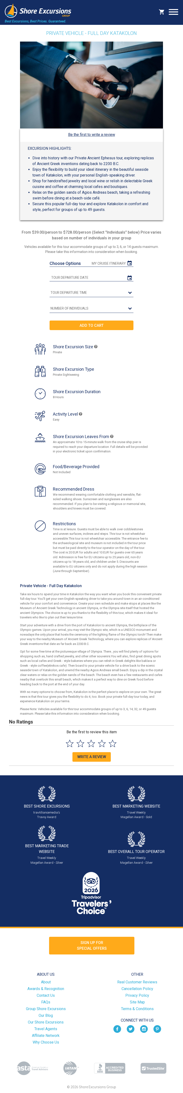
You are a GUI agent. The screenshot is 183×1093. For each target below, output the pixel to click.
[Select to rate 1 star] (70, 743)
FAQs (45, 1002)
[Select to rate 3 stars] (91, 743)
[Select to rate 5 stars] (112, 743)
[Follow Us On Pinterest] (157, 1028)
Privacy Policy (137, 995)
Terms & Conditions (137, 1009)
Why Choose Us (46, 1042)
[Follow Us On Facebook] (117, 1028)
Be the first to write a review (91, 134)
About (46, 982)
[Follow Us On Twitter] (130, 1028)
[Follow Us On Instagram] (144, 1028)
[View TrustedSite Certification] (153, 1068)
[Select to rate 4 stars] (102, 743)
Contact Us (46, 995)
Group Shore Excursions (46, 1009)
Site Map (137, 1002)
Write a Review (91, 757)
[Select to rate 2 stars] (80, 743)
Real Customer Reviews (137, 982)
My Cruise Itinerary (109, 263)
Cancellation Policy (137, 988)
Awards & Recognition (45, 988)
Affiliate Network (46, 1035)
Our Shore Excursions (46, 1022)
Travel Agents (45, 1029)
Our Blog (46, 1015)
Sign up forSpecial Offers (92, 945)
